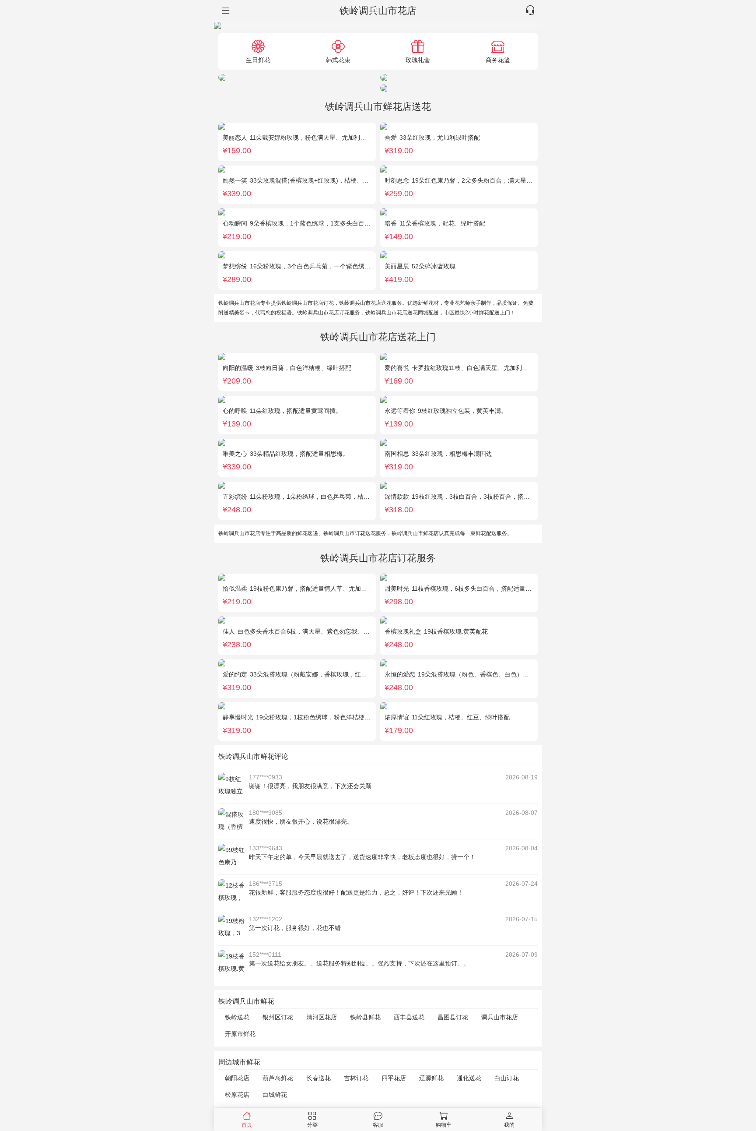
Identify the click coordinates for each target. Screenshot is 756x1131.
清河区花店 (321, 1017)
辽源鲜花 (431, 1078)
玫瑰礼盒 (418, 59)
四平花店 (394, 1078)
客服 (378, 1124)
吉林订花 (356, 1078)
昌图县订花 (453, 1017)
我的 (509, 1124)
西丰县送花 (409, 1017)
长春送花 (318, 1078)
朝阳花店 (237, 1078)
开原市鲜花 (240, 1033)
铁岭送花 (237, 1017)
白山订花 (506, 1078)
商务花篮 (498, 59)
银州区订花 (277, 1017)
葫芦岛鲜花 (277, 1078)
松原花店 (237, 1094)
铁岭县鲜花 (365, 1017)
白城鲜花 (274, 1094)
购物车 (444, 1124)
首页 (247, 1124)
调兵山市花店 (499, 1017)
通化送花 (469, 1078)
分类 (312, 1124)
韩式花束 (338, 59)
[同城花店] (225, 11)
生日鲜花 (258, 59)
